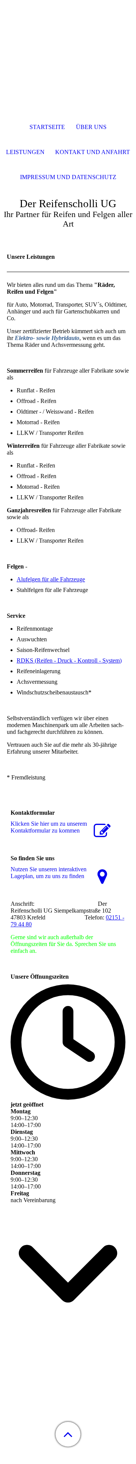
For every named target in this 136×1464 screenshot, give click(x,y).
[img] (68, 47)
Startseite (47, 127)
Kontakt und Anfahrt (92, 152)
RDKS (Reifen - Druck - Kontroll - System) (69, 660)
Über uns (91, 127)
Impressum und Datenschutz (68, 177)
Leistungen (25, 152)
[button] (68, 1434)
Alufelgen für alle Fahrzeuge (51, 579)
